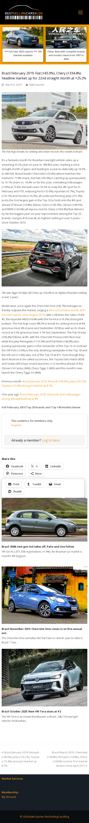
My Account (9, 797)
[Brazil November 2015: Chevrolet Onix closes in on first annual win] (44, 595)
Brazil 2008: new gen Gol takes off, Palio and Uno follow (38, 546)
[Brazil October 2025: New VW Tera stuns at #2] (44, 677)
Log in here (51, 440)
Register (16, 425)
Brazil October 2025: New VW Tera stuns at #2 (31, 711)
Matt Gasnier (36, 84)
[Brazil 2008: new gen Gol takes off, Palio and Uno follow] (44, 519)
